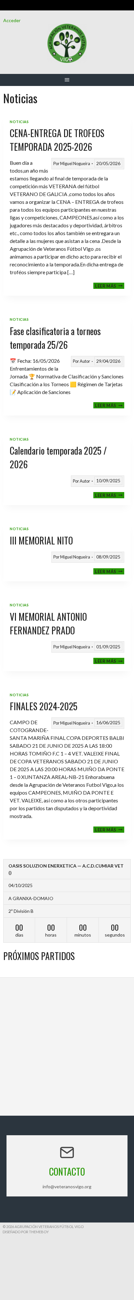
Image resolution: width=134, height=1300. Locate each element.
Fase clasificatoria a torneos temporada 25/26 (55, 337)
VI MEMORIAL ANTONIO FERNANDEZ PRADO (48, 623)
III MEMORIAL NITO (41, 540)
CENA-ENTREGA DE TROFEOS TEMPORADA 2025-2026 (57, 139)
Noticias (19, 122)
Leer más (109, 286)
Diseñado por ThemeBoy (26, 1232)
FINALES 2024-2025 (43, 706)
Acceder (11, 20)
